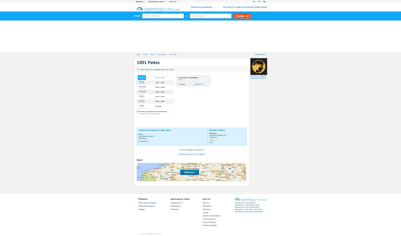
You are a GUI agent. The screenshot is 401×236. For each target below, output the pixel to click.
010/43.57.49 (198, 84)
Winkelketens (176, 206)
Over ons (206, 203)
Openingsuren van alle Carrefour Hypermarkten (249, 211)
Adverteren (207, 209)
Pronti (140, 134)
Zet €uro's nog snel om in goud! (192, 154)
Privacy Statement (209, 222)
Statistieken (207, 206)
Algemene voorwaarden (211, 216)
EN (254, 2)
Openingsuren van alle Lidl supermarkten (247, 207)
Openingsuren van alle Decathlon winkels (247, 205)
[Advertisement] (200, 36)
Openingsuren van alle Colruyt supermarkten (248, 209)
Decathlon (213, 133)
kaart (180, 79)
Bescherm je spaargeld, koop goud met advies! (258, 77)
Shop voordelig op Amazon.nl (191, 150)
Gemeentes (175, 209)
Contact (205, 212)
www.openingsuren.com (154, 234)
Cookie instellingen (210, 225)
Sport (211, 142)
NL (264, 2)
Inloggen (141, 209)
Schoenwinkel (143, 141)
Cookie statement (209, 219)
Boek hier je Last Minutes (201, 7)
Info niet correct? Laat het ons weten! (149, 113)
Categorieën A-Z (260, 54)
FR (259, 2)
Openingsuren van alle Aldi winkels (245, 203)
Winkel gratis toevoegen (147, 203)
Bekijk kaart (189, 172)
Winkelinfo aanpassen (146, 206)
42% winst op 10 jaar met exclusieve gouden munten (245, 7)
